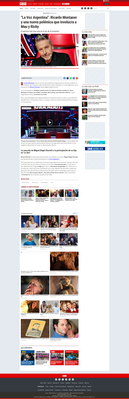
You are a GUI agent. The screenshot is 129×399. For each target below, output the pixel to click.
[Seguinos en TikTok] (91, 8)
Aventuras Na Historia (60, 386)
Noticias (30, 4)
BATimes (87, 383)
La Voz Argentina (44, 182)
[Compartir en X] (68, 78)
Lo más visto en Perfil (90, 86)
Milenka (26, 8)
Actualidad (41, 4)
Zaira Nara (69, 8)
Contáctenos (58, 390)
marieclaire (42, 352)
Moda (51, 4)
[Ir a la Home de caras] (23, 5)
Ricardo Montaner (25, 182)
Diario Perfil (43, 383)
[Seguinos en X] (88, 8)
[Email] (77, 78)
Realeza (47, 4)
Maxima (89, 386)
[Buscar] (108, 8)
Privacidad (65, 390)
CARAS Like (65, 4)
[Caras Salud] (95, 143)
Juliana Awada (40, 8)
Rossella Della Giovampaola (51, 8)
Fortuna (62, 383)
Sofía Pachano (62, 8)
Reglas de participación (80, 390)
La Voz (52, 182)
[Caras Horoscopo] (95, 150)
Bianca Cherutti (35, 182)
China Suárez (32, 8)
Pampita (21, 8)
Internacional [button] (57, 4)
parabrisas (72, 352)
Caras (46, 386)
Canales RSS (41, 390)
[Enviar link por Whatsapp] (71, 78)
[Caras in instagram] (82, 8)
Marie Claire (56, 383)
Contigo (52, 386)
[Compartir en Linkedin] (74, 78)
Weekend (68, 383)
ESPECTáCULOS (46, 13)
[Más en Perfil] (28, 348)
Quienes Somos (49, 390)
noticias (27, 352)
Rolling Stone (70, 386)
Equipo (71, 390)
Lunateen (80, 383)
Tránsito (89, 390)
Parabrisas (74, 383)
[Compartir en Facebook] (64, 78)
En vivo (107, 4)
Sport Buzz (78, 386)
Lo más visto (87, 32)
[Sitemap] (73, 379)
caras (57, 352)
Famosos (35, 4)
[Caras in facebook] (85, 8)
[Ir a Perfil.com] (106, 1)
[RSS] (70, 379)
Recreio (84, 386)
